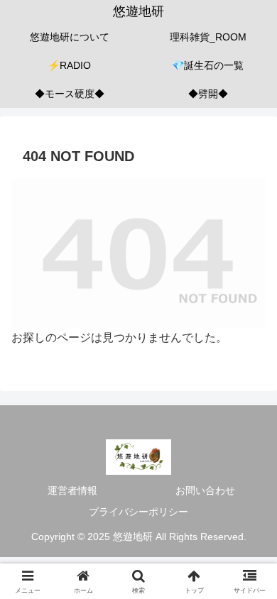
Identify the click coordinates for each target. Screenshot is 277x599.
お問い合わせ (205, 490)
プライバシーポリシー (138, 511)
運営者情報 (72, 490)
